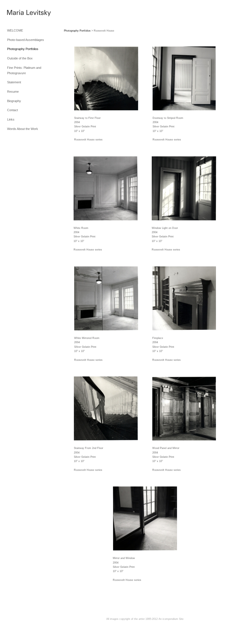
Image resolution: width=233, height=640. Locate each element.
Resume (13, 91)
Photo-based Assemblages (25, 40)
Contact (12, 110)
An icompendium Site (171, 619)
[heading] (21, 14)
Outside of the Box (20, 58)
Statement (14, 82)
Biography (14, 101)
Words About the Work (22, 129)
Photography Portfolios (22, 49)
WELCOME (15, 30)
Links (10, 119)
